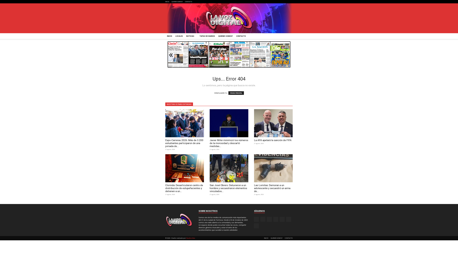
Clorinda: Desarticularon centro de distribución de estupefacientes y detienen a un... (184, 188)
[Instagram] (271, 1)
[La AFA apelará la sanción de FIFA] (273, 123)
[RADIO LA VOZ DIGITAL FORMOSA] (229, 18)
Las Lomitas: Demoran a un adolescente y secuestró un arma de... (272, 188)
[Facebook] (267, 1)
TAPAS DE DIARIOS (207, 36)
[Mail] (275, 1)
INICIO (167, 2)
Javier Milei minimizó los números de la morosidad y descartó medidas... (229, 143)
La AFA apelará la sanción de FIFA (272, 140)
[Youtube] (291, 1)
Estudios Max (190, 238)
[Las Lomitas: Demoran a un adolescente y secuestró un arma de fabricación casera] (273, 168)
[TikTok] (279, 1)
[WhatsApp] (287, 1)
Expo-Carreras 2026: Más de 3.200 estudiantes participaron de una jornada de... (184, 143)
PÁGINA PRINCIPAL (236, 93)
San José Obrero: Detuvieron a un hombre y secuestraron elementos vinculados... (228, 188)
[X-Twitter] (283, 1)
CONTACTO (188, 2)
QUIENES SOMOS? (177, 2)
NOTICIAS (190, 36)
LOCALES (179, 36)
